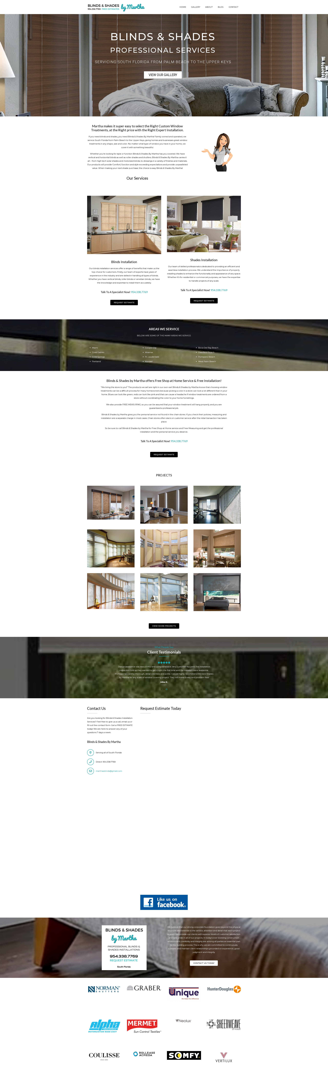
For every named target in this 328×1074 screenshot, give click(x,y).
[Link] (116, 7)
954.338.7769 (139, 292)
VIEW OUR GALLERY (163, 75)
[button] (161, 689)
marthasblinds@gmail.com (109, 771)
